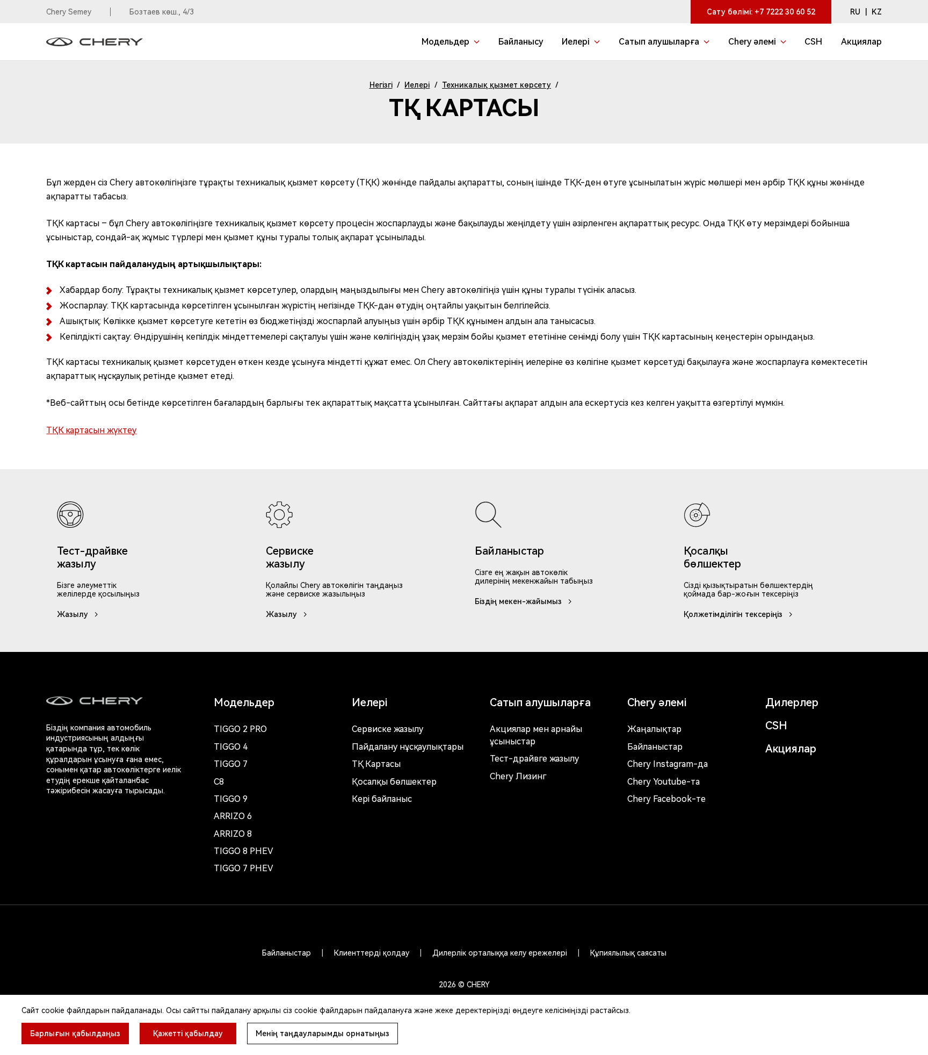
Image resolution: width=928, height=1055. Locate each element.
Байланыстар (655, 747)
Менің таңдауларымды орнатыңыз (322, 1033)
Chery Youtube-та (663, 782)
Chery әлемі (656, 702)
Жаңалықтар (654, 729)
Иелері (417, 85)
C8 (219, 782)
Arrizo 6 (233, 816)
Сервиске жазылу (387, 729)
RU (855, 12)
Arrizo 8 (233, 834)
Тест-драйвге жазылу (534, 758)
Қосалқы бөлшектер (394, 782)
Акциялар (790, 748)
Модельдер (244, 702)
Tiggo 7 (231, 764)
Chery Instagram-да (667, 764)
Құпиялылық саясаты (628, 953)
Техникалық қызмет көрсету (496, 85)
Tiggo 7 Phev (243, 868)
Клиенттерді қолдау (371, 953)
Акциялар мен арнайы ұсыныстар (536, 735)
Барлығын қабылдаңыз (75, 1033)
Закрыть (545, 991)
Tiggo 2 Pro (240, 729)
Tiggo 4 (231, 747)
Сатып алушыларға (540, 702)
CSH (776, 725)
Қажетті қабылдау (188, 1033)
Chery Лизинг (518, 776)
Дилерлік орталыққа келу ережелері (499, 953)
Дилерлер (791, 702)
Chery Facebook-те (666, 799)
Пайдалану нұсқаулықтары (407, 747)
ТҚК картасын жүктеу (91, 430)
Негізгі (381, 85)
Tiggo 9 (231, 799)
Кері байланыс (382, 799)
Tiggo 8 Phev (243, 851)
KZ (877, 12)
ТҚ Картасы (376, 764)
